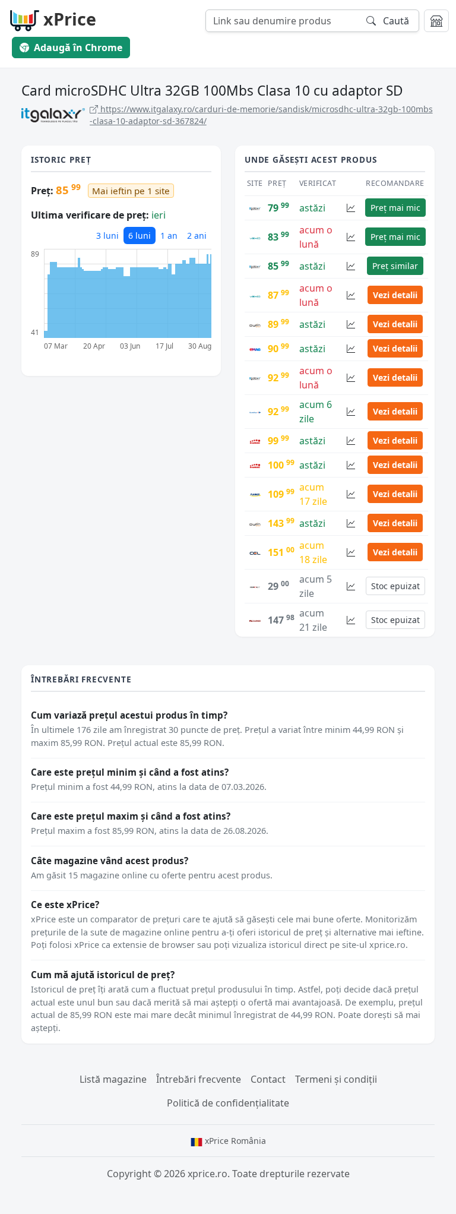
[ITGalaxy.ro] (255, 207)
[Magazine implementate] (436, 21)
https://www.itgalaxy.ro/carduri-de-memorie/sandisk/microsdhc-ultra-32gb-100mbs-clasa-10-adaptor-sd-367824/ (261, 115)
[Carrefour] (255, 411)
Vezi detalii (395, 295)
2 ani (197, 235)
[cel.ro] (255, 552)
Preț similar (395, 265)
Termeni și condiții (336, 1079)
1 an (169, 235)
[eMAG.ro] (255, 348)
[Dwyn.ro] (255, 324)
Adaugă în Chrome (78, 47)
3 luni (107, 235)
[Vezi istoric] (350, 207)
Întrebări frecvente (198, 1079)
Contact (268, 1079)
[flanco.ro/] (255, 494)
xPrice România (234, 1140)
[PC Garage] (255, 620)
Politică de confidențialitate (228, 1102)
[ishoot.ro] (255, 586)
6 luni (139, 235)
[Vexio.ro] (255, 237)
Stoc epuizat (395, 586)
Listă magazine (113, 1079)
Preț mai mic (395, 207)
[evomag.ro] (255, 440)
